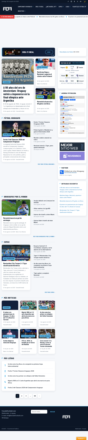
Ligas (67, 6)
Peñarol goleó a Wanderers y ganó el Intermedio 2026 (43, 131)
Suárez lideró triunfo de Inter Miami (43, 221)
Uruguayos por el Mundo (15, 197)
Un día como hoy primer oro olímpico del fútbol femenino (46, 314)
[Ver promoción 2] (53, 55)
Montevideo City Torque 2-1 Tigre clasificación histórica (15, 264)
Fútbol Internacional (28, 336)
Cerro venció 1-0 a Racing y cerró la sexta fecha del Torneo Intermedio (46, 343)
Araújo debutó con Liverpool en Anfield (44, 201)
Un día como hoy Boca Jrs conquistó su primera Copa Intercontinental (43, 265)
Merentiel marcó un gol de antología (12, 219)
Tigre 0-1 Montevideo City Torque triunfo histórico (42, 256)
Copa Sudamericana (9, 213)
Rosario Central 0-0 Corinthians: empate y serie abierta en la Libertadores (43, 247)
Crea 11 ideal (39, 6)
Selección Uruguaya (9, 336)
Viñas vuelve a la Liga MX (42, 208)
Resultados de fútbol (66, 52)
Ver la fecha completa (78, 62)
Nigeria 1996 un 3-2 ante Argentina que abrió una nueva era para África (28, 315)
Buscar (52, 412)
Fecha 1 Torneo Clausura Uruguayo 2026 (42, 123)
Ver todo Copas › (50, 292)
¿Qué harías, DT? (51, 6)
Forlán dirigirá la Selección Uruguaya (9, 341)
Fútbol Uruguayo (42, 67)
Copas (60, 6)
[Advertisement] (44, 32)
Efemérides (7, 82)
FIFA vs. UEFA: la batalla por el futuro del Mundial (28, 342)
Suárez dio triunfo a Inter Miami (44, 214)
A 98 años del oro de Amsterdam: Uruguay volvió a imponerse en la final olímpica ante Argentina (16, 94)
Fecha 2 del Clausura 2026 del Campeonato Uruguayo (14, 140)
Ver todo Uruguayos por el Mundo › (44, 236)
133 (35, 396)
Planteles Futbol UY (79, 6)
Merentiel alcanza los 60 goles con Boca (43, 16)
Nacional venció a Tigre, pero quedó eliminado (43, 146)
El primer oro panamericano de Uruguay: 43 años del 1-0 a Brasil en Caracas (9, 316)
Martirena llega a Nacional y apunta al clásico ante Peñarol (44, 74)
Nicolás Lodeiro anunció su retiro (42, 138)
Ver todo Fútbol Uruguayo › (46, 164)
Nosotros (21, 11)
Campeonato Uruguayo (25, 6)
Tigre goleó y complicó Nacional (41, 274)
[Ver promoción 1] (51, 55)
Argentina (40, 96)
